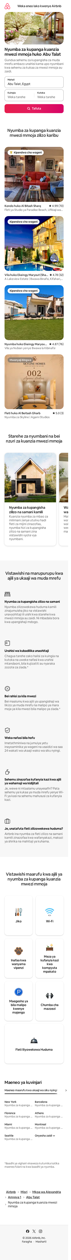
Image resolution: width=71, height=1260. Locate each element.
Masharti (41, 1241)
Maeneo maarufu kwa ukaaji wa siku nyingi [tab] (31, 1090)
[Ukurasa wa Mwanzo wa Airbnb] (7, 6)
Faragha (27, 1241)
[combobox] (34, 84)
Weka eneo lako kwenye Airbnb (39, 6)
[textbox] (19, 97)
